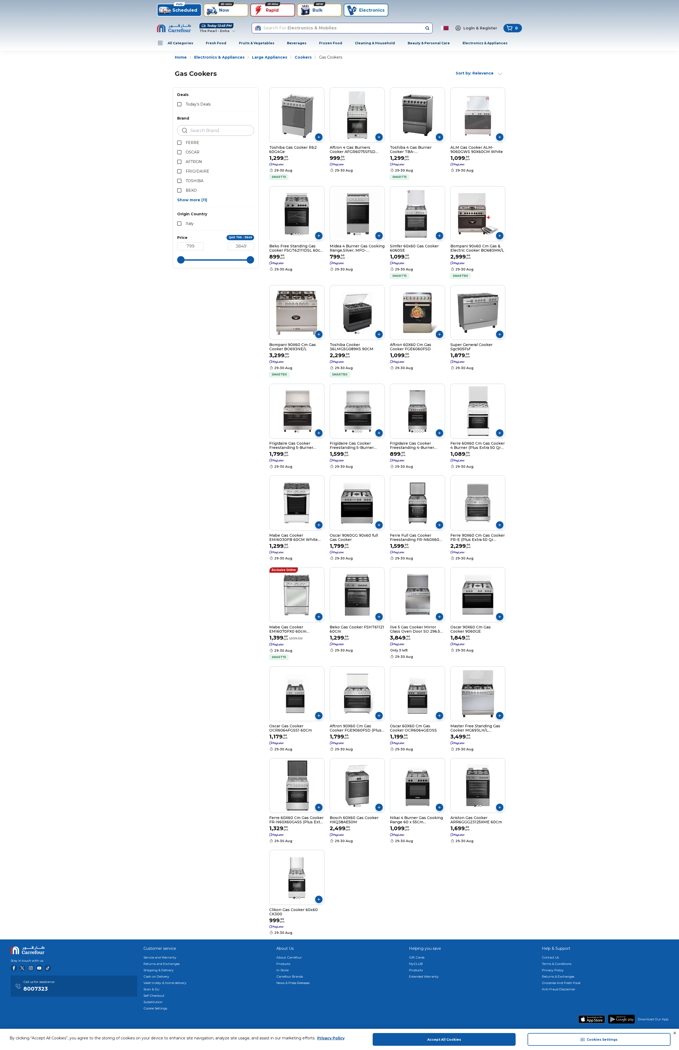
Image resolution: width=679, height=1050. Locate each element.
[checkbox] (179, 104)
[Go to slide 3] (297, 234)
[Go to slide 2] (358, 135)
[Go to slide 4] (299, 234)
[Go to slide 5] (302, 234)
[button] (675, 1033)
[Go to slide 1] (356, 135)
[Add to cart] (319, 137)
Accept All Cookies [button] (444, 1040)
